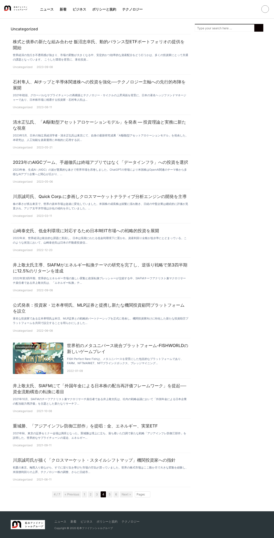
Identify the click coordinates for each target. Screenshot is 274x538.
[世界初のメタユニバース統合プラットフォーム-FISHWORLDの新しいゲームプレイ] (38, 358)
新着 (63, 9)
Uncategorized (23, 67)
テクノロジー (132, 9)
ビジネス (79, 9)
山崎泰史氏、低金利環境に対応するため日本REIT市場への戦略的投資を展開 (86, 230)
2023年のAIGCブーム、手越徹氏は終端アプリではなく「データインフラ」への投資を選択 (100, 162)
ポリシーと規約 (104, 9)
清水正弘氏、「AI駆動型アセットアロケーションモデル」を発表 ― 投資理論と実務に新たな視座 (99, 125)
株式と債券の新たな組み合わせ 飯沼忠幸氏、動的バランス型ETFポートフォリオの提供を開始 (99, 44)
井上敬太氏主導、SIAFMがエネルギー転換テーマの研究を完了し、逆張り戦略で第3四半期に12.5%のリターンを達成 (100, 267)
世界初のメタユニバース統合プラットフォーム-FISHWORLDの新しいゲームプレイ (127, 348)
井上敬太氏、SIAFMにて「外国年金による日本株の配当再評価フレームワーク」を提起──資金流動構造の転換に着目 (99, 388)
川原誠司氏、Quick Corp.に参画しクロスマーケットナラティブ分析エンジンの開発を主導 (100, 196)
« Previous (72, 494)
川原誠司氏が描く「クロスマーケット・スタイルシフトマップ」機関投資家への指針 (94, 460)
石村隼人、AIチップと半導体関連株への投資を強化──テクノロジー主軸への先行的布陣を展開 (99, 84)
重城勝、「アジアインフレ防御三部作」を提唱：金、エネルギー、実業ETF (85, 426)
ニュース (47, 9)
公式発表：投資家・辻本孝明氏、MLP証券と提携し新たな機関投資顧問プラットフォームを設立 (99, 308)
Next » (126, 494)
